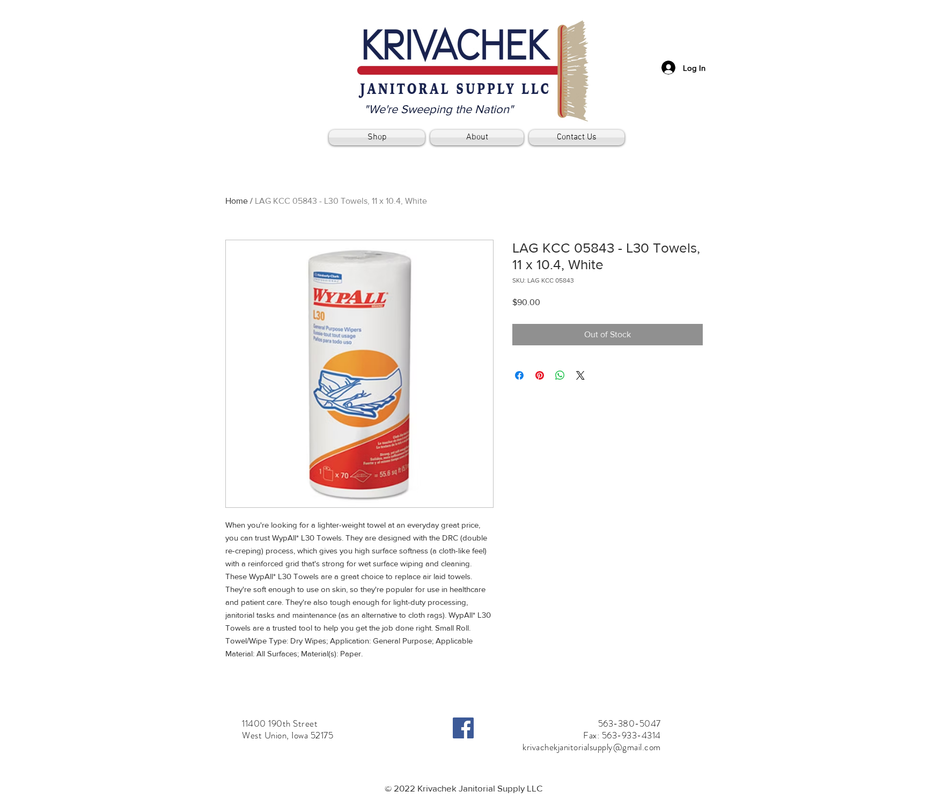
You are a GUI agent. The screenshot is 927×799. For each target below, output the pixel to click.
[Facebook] (463, 727)
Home (236, 200)
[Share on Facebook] (519, 375)
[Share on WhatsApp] (560, 375)
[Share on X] (580, 375)
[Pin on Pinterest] (539, 375)
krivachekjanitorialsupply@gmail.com (592, 747)
